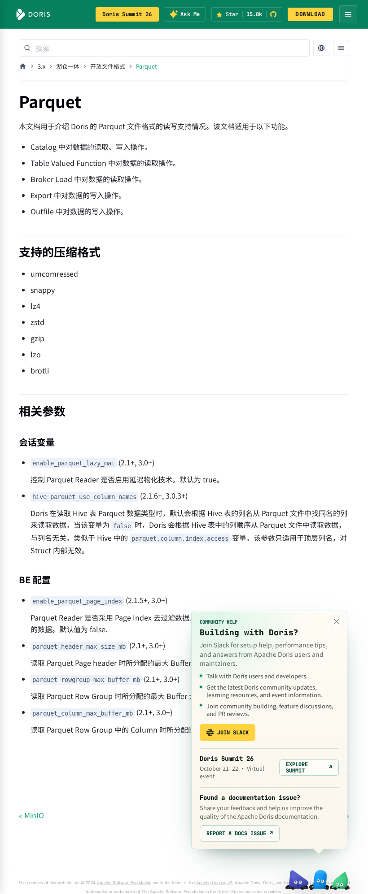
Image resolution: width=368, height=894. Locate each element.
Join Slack (233, 732)
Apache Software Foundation (124, 882)
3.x (41, 66)
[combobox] (164, 48)
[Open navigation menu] (348, 14)
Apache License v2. (214, 882)
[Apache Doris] (33, 14)
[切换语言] (321, 48)
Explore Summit (309, 767)
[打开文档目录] (341, 48)
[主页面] (23, 66)
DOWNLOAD (310, 14)
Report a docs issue (239, 833)
